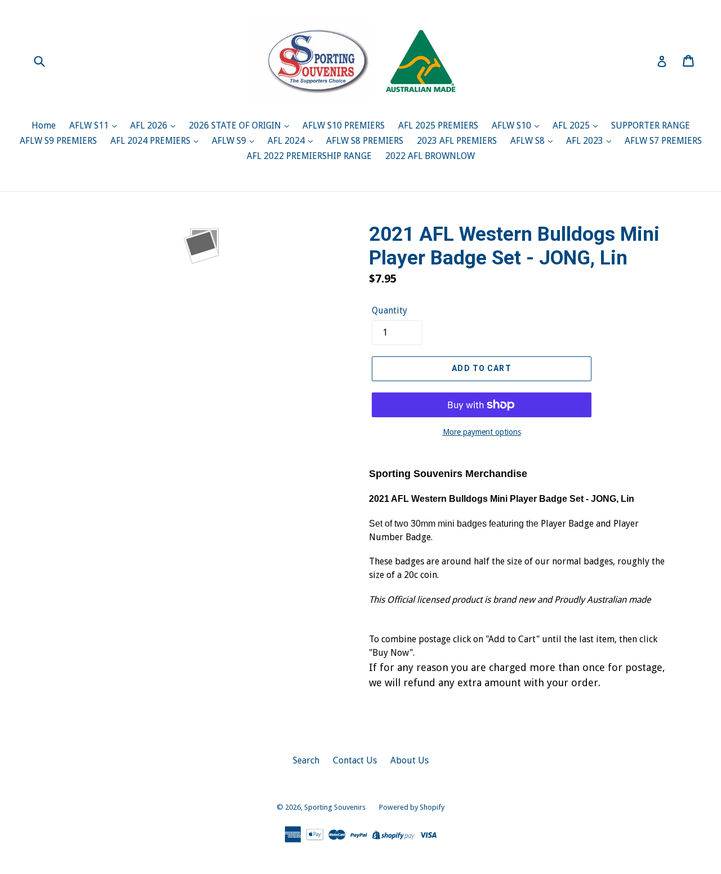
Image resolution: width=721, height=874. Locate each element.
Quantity (389, 310)
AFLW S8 (528, 140)
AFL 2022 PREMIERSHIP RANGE (309, 156)
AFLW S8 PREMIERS (364, 140)
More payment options (482, 431)
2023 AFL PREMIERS (457, 140)
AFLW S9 (230, 140)
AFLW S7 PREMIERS (663, 140)
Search (306, 760)
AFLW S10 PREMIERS (343, 125)
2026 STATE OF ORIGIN (236, 125)
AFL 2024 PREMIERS (151, 140)
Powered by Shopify (411, 807)
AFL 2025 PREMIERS (438, 125)
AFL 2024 (287, 140)
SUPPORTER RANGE (650, 125)
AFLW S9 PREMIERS (58, 140)
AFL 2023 (586, 140)
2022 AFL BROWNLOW (430, 156)
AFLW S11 (90, 125)
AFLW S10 (512, 125)
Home (44, 125)
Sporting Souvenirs (335, 807)
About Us (409, 760)
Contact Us (355, 760)
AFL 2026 (150, 125)
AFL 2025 (572, 125)
